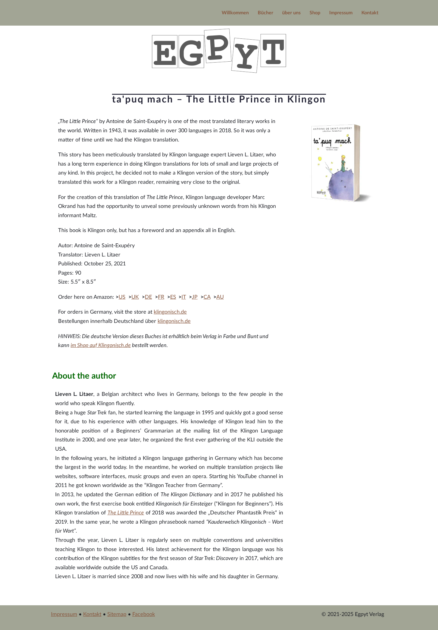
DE (148, 297)
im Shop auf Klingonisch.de (101, 345)
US (122, 297)
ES (173, 297)
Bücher (265, 12)
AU (220, 297)
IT (183, 297)
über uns (291, 12)
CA (207, 297)
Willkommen (235, 12)
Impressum (340, 12)
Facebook (143, 614)
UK (135, 297)
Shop (315, 12)
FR (161, 297)
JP (195, 297)
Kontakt (369, 12)
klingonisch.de (170, 312)
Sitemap (116, 614)
